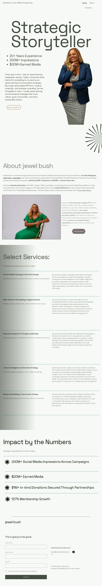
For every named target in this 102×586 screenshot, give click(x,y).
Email (7, 562)
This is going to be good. (18, 536)
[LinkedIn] (73, 552)
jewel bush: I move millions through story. (18, 3)
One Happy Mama (84, 190)
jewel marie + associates (12, 178)
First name (9, 543)
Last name (9, 552)
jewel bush (13, 522)
